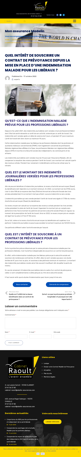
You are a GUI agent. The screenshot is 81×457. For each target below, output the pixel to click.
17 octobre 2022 (30, 76)
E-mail (32, 332)
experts (17, 79)
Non (42, 454)
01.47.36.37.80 (36, 16)
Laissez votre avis (52, 422)
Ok (38, 454)
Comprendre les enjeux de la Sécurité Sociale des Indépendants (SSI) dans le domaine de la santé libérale (22, 439)
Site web (57, 332)
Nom (7, 332)
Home (7, 40)
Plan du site (48, 373)
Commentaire (10, 315)
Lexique (46, 363)
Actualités (17, 40)
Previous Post (21, 295)
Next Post (57, 295)
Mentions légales (49, 377)
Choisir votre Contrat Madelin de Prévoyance (59, 367)
